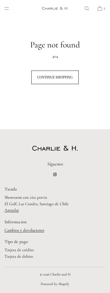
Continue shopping (55, 77)
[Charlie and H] (55, 8)
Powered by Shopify (55, 284)
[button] (87, 8)
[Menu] (11, 8)
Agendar (12, 210)
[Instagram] (55, 174)
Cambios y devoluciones (24, 230)
